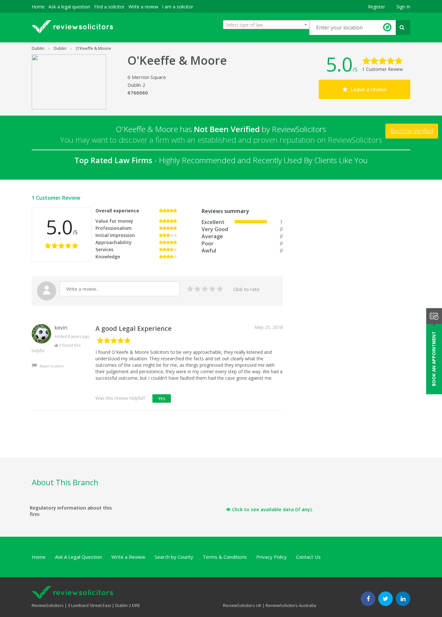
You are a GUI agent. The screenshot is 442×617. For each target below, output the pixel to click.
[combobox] (266, 24)
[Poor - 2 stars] (197, 289)
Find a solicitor (109, 7)
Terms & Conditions (225, 557)
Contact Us (308, 557)
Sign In (403, 7)
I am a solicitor (177, 7)
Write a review (143, 7)
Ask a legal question (69, 7)
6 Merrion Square (146, 77)
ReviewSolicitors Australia (291, 605)
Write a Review (128, 557)
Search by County (174, 557)
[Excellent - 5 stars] (220, 289)
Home (38, 7)
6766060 (137, 92)
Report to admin (51, 366)
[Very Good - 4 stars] (212, 289)
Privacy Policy (271, 557)
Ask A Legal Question (78, 557)
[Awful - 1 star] (190, 289)
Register (376, 7)
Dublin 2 (136, 85)
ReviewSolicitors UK (242, 605)
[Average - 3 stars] (205, 289)
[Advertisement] (149, 441)
